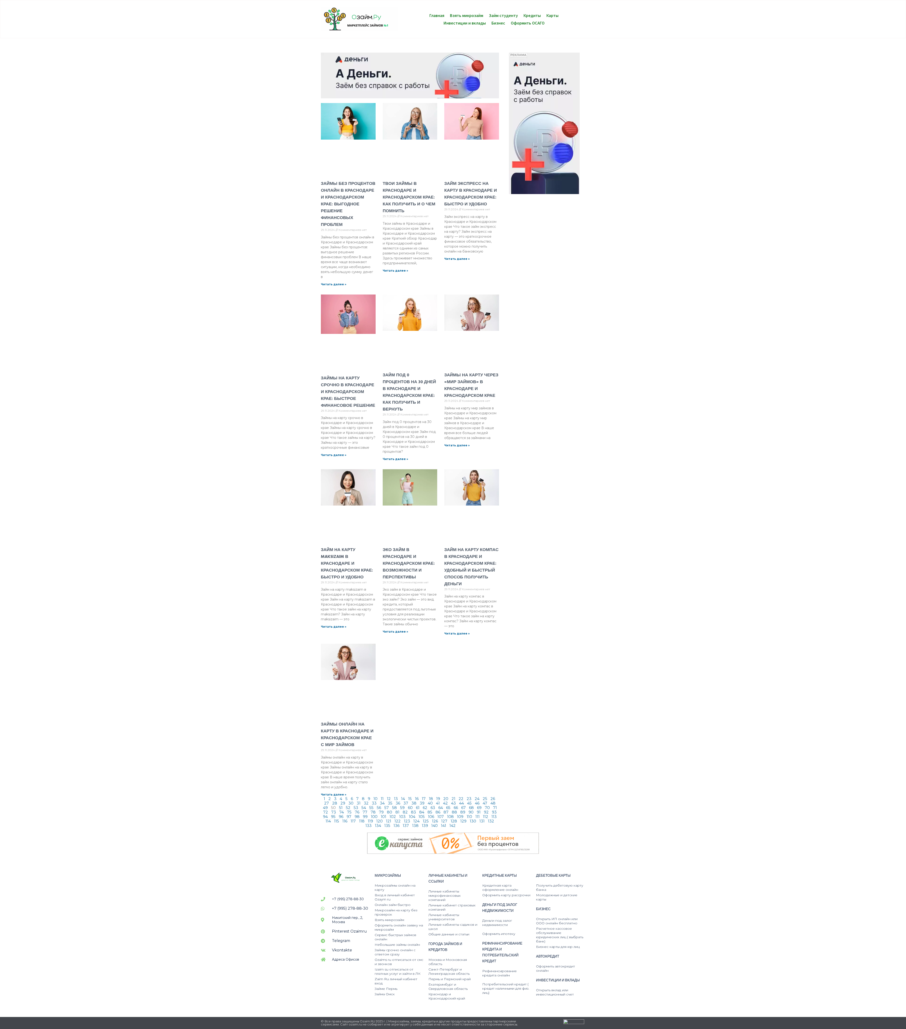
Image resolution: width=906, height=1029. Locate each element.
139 (425, 825)
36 (398, 803)
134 (378, 825)
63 (433, 807)
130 (473, 821)
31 (359, 803)
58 (394, 807)
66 (456, 807)
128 (454, 821)
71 (495, 807)
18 (431, 799)
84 (421, 812)
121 (388, 821)
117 (353, 821)
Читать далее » (333, 284)
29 (342, 803)
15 (410, 799)
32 (366, 803)
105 (422, 816)
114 (328, 821)
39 (422, 803)
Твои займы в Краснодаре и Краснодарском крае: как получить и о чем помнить (409, 197)
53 (356, 807)
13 (396, 799)
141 (443, 825)
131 (482, 821)
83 (413, 812)
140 (434, 825)
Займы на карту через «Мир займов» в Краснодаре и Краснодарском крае (471, 385)
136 (396, 825)
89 (462, 812)
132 (491, 821)
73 (333, 812)
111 (477, 816)
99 (365, 816)
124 (416, 821)
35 (390, 803)
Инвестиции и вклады (465, 23)
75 (349, 812)
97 (349, 816)
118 (362, 821)
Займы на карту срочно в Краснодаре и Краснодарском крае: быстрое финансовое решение (348, 392)
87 (446, 812)
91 (479, 812)
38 (413, 803)
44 (461, 803)
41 (438, 803)
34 (382, 803)
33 (374, 803)
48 (493, 803)
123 (407, 821)
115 (336, 821)
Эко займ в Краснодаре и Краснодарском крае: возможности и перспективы (409, 563)
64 (440, 807)
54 (363, 807)
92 (486, 812)
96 (341, 816)
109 (460, 816)
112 (485, 816)
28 (334, 803)
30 (350, 803)
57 (386, 807)
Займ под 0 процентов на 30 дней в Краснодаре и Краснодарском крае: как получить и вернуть (409, 392)
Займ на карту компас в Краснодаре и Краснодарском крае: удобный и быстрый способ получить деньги (471, 566)
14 (403, 799)
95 (333, 816)
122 (397, 821)
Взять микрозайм (466, 15)
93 (494, 812)
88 (454, 812)
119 (370, 821)
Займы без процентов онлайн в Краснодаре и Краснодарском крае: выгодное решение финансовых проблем (348, 204)
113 (494, 816)
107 (440, 816)
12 (389, 799)
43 (453, 803)
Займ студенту (503, 15)
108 (450, 816)
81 (397, 812)
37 (405, 803)
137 (406, 825)
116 (344, 821)
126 (435, 821)
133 (368, 825)
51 (341, 807)
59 (402, 807)
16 (417, 799)
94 (325, 816)
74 (341, 812)
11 (382, 799)
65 (448, 807)
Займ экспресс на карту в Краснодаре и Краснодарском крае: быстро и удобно (470, 193)
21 (453, 799)
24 (477, 799)
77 (365, 812)
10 (375, 799)
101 (383, 816)
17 (424, 799)
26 (493, 799)
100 (374, 816)
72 (325, 812)
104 (412, 816)
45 (469, 803)
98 (357, 816)
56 (379, 807)
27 (326, 803)
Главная (436, 15)
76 (357, 812)
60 (410, 807)
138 (415, 825)
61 (417, 807)
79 (381, 812)
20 (445, 799)
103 (402, 816)
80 (389, 812)
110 (469, 816)
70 (487, 807)
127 (444, 821)
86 (438, 812)
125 (426, 821)
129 (463, 821)
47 (485, 803)
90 (471, 812)
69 (479, 807)
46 (477, 803)
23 (469, 799)
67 (463, 807)
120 (379, 821)
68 (471, 807)
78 (373, 812)
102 (393, 816)
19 (438, 799)
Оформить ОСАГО (528, 23)
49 (325, 807)
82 (405, 812)
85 (430, 812)
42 (445, 803)
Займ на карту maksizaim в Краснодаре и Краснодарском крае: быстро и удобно (347, 563)
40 (430, 803)
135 (387, 825)
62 (425, 807)
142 (452, 825)
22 (461, 799)
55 (371, 807)
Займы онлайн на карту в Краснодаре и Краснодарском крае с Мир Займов (347, 734)
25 (485, 799)
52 (348, 807)
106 (431, 816)
